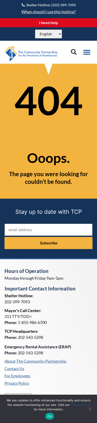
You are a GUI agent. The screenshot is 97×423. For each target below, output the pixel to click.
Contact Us (14, 369)
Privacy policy (80, 405)
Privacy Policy (17, 383)
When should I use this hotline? (48, 11)
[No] (90, 409)
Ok (50, 416)
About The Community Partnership (35, 361)
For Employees (17, 376)
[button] (74, 52)
